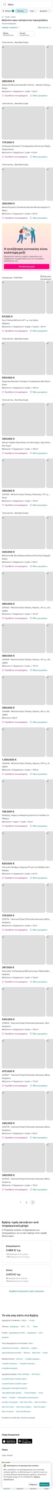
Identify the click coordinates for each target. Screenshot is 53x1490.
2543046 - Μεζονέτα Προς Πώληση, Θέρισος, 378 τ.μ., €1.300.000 (26, 763)
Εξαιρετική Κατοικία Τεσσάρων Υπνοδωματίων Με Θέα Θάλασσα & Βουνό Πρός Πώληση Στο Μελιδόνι (26, 381)
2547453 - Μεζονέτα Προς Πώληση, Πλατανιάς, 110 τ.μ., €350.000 (26, 494)
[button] (32, 1202)
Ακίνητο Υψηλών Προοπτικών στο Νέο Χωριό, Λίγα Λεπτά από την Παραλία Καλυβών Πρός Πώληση (26, 442)
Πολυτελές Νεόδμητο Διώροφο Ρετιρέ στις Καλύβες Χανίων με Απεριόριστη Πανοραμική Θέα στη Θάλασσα (26, 867)
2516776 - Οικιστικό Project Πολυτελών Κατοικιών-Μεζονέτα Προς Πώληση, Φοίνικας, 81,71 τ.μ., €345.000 (26, 1127)
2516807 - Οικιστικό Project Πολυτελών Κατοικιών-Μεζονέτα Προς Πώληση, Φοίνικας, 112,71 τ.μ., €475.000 (26, 1075)
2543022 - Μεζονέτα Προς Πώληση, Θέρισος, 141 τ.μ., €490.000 (26, 607)
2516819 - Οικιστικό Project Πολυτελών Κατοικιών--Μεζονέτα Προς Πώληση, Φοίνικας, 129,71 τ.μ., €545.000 (26, 1023)
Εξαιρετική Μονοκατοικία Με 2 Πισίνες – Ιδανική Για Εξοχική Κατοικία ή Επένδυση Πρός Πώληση (26, 85)
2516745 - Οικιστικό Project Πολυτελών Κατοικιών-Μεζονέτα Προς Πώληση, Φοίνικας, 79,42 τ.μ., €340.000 (26, 1179)
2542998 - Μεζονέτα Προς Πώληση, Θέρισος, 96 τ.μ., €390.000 (26, 711)
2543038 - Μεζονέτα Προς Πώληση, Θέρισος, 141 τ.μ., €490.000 (26, 659)
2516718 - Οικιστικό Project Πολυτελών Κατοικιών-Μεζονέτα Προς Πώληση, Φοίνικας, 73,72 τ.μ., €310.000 (26, 919)
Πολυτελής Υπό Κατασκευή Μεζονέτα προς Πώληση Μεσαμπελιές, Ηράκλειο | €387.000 (26, 971)
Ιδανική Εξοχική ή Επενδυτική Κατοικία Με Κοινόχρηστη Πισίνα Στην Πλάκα (26, 207)
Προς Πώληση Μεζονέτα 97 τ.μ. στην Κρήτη (20, 320)
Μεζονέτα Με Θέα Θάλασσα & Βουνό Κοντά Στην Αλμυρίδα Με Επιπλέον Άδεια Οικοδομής (26, 555)
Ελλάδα (7, 17)
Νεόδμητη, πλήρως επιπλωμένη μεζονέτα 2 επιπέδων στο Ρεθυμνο (26, 815)
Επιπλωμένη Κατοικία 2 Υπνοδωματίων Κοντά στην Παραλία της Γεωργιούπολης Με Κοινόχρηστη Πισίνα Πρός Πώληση (26, 146)
